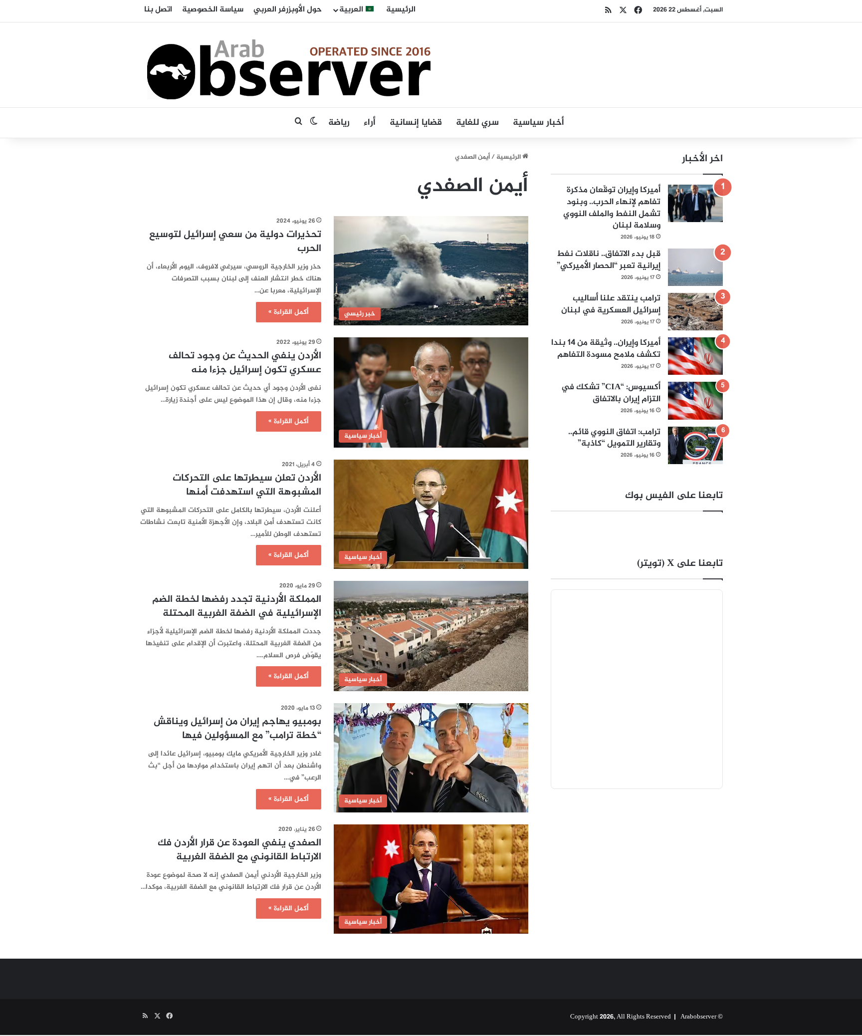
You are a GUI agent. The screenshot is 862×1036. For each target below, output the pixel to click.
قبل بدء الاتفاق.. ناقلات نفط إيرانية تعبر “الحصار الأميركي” (608, 260)
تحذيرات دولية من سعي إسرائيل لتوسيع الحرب (235, 242)
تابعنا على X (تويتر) (680, 563)
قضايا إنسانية (416, 122)
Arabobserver (698, 1017)
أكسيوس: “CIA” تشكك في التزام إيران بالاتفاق (610, 393)
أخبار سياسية (538, 122)
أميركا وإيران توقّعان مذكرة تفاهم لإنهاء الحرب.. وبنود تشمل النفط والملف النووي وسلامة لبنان (611, 208)
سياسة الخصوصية (212, 9)
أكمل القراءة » (288, 312)
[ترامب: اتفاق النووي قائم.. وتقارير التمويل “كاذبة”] (695, 445)
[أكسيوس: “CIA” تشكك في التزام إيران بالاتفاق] (695, 400)
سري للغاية (477, 122)
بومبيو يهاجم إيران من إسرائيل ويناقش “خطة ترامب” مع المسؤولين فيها (237, 729)
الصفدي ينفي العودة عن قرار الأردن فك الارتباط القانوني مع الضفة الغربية (239, 850)
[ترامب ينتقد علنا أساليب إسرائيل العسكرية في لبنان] (695, 311)
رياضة (339, 122)
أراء (370, 122)
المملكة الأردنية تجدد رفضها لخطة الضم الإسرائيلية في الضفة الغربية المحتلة (236, 606)
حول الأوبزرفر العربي (287, 9)
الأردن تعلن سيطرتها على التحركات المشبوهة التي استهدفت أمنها (247, 485)
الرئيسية (401, 9)
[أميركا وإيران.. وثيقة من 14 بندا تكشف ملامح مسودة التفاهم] (695, 356)
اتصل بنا (158, 9)
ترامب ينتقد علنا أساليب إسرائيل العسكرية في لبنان (610, 304)
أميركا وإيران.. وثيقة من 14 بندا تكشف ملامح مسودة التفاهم (605, 349)
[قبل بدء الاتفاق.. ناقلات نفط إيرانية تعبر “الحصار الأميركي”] (695, 267)
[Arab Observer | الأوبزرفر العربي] (288, 64)
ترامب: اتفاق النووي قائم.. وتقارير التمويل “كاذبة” (614, 438)
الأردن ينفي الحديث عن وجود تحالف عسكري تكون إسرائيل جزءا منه (245, 363)
